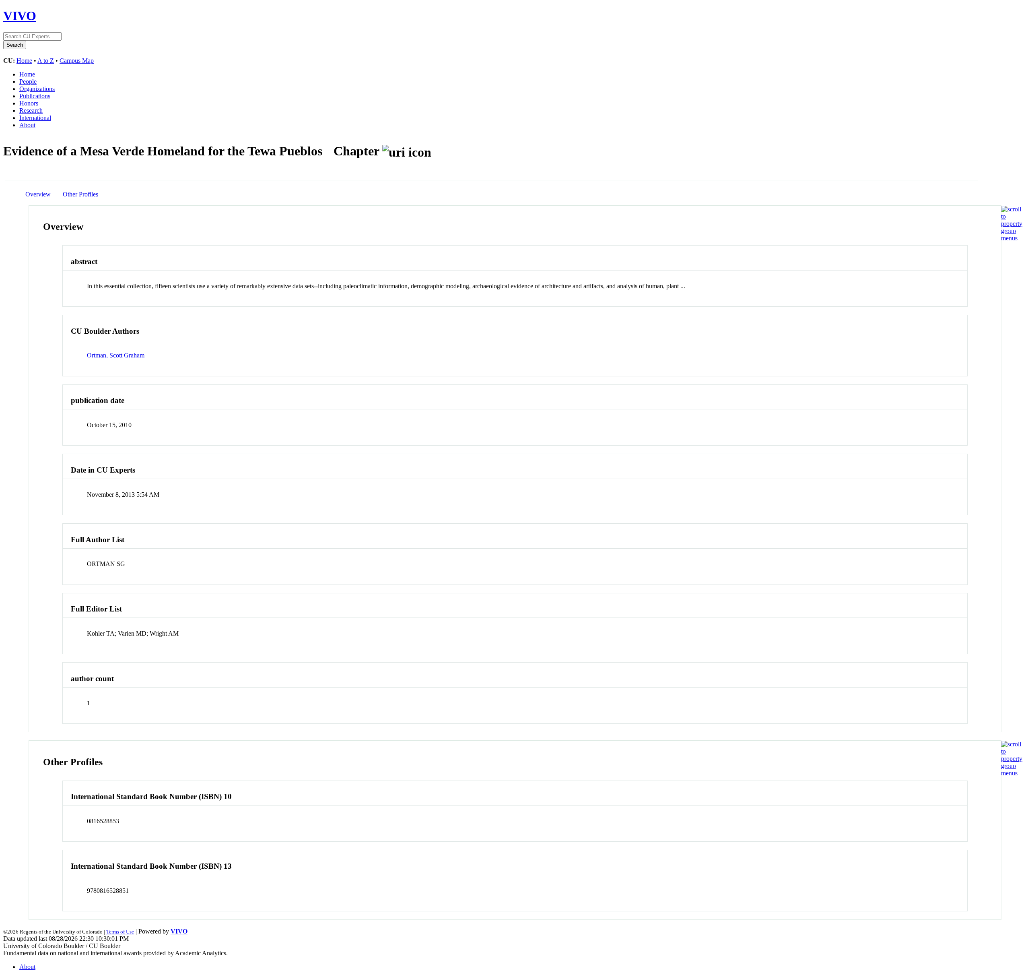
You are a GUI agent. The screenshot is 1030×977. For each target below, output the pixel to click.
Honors (28, 103)
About (27, 125)
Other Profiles (80, 194)
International (35, 117)
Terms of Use (120, 932)
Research (31, 110)
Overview (38, 194)
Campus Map (77, 60)
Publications (34, 96)
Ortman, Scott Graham (115, 355)
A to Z (45, 60)
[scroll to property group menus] (1011, 238)
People (28, 81)
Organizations (37, 88)
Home (24, 60)
